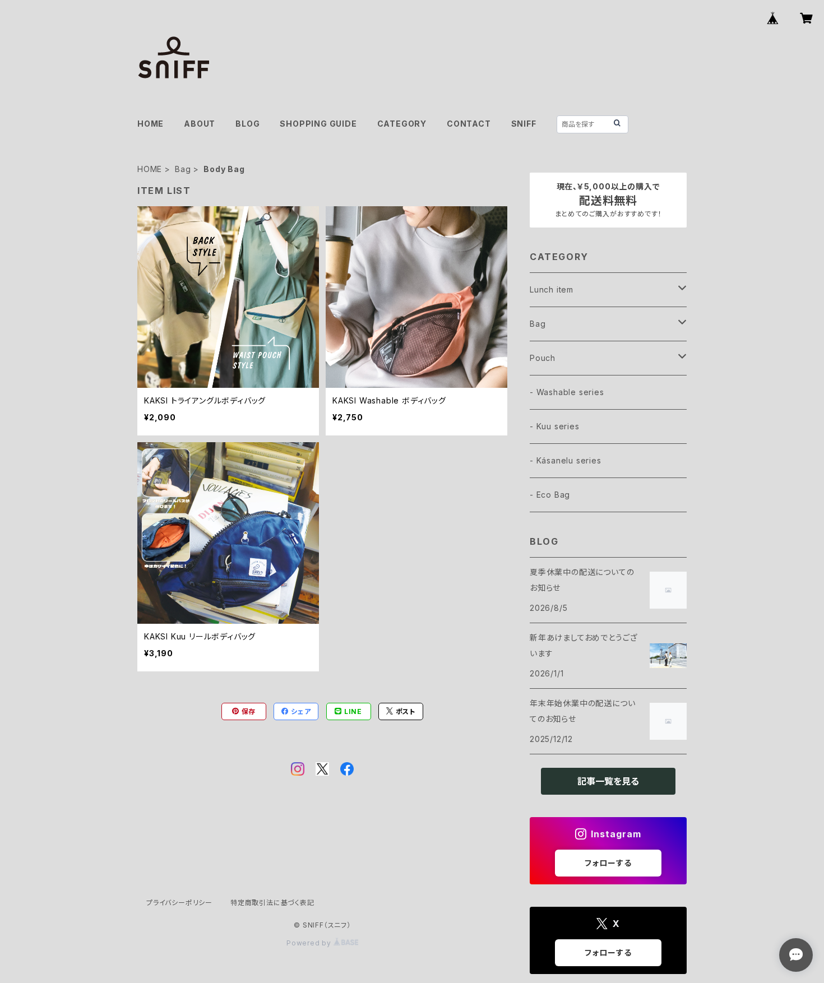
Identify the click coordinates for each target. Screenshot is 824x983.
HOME (150, 123)
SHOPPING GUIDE (318, 123)
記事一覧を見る (608, 781)
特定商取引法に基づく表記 (272, 902)
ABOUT (199, 123)
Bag (183, 169)
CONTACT (469, 123)
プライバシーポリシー (179, 902)
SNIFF (523, 123)
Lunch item (551, 289)
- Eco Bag (550, 494)
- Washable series (567, 392)
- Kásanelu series (565, 460)
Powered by (310, 943)
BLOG (247, 123)
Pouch (542, 358)
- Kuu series (555, 426)
